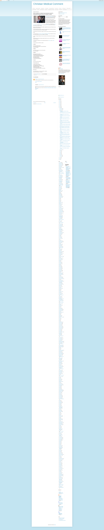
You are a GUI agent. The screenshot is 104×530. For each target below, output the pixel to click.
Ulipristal (60, 473)
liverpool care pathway (60, 333)
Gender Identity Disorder (60, 282)
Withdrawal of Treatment (60, 482)
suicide (60, 457)
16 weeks (41, 24)
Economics (56, 8)
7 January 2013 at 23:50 (41, 84)
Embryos (60, 8)
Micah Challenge (61, 353)
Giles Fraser (60, 286)
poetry (59, 400)
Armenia (60, 182)
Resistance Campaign (61, 518)
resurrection (60, 421)
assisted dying (60, 184)
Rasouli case (60, 415)
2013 (59, 106)
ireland (60, 318)
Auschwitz (60, 188)
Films (59, 275)
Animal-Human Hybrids (60, 177)
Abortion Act (60, 163)
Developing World (51, 8)
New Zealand (34, 9)
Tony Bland (60, 467)
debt (59, 243)
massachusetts (60, 345)
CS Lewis (60, 237)
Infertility (60, 316)
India (59, 314)
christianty (60, 218)
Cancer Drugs (60, 206)
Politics (38, 9)
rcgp (59, 417)
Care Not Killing (61, 519)
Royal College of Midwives (61, 429)
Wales (59, 476)
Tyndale (60, 471)
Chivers (60, 214)
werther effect (60, 478)
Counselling (60, 233)
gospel (60, 292)
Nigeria (60, 380)
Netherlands (60, 373)
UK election (60, 472)
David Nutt (60, 242)
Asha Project (60, 183)
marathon (60, 340)
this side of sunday (61, 506)
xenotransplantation (61, 487)
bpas (59, 201)
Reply (36, 82)
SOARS (60, 442)
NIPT (59, 382)
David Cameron (61, 241)
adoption (60, 166)
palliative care (60, 391)
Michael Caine (60, 354)
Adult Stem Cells (61, 167)
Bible (59, 193)
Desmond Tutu (60, 246)
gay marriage (60, 280)
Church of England (61, 222)
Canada (60, 204)
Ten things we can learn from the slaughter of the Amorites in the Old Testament (66, 52)
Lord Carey (60, 337)
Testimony (60, 9)
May (60, 152)
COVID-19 (60, 234)
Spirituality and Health (51, 9)
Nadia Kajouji (60, 365)
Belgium (60, 191)
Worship (60, 486)
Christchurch (60, 215)
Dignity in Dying (61, 251)
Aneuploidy (60, 176)
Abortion (34, 8)
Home (45, 102)
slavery (60, 441)
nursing (60, 386)
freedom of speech (61, 278)
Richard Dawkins (61, 422)
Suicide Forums (61, 459)
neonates (60, 372)
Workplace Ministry (61, 484)
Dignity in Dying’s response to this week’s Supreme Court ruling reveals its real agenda (68, 181)
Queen (60, 413)
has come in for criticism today (49, 16)
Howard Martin (60, 310)
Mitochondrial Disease (60, 359)
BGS (59, 192)
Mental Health (60, 352)
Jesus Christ (60, 323)
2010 (59, 158)
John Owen (60, 324)
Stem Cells (56, 9)
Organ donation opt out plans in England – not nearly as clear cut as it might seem (68, 178)
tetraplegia (60, 464)
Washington (60, 477)
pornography (60, 402)
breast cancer (60, 202)
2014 (59, 105)
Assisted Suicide (61, 185)
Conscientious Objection (60, 229)
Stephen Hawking (61, 454)
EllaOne (60, 265)
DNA (59, 255)
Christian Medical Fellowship (61, 216)
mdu (59, 349)
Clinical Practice (61, 226)
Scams (60, 433)
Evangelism (60, 271)
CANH (60, 207)
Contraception (60, 230)
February (61, 155)
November (61, 109)
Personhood (60, 395)
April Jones (60, 180)
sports (59, 449)
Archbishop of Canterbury (60, 181)
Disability (60, 252)
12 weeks (53, 40)
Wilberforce (60, 480)
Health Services (61, 300)
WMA (59, 483)
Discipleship (60, 254)
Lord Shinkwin (60, 339)
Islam (59, 319)
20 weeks (47, 24)
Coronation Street (61, 232)
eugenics (60, 269)
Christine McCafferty (61, 219)
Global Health (68, 8)
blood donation (60, 196)
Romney (60, 427)
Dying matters (60, 259)
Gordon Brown (60, 291)
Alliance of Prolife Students (61, 171)
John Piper (60, 325)
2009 (59, 159)
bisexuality (60, 195)
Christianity (46, 8)
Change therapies (61, 211)
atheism (60, 187)
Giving (60, 287)
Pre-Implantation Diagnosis (61, 407)
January (61, 156)
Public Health (42, 9)
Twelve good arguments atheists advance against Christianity (66, 35)
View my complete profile (61, 73)
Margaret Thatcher (61, 341)
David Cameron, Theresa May (41, 33)
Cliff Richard (60, 225)
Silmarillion (60, 440)
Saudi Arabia (60, 432)
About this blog (38, 8)
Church (60, 221)
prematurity (60, 408)
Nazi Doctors (60, 370)
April (60, 153)
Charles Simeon (61, 212)
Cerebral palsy (60, 210)
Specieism (60, 446)
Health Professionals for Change (61, 299)
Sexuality (46, 9)
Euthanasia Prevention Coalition (60, 496)
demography (60, 244)
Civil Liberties (60, 224)
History (60, 306)
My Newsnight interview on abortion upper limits (65, 136)
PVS (59, 412)
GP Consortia (60, 293)
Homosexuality (60, 309)
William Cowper (61, 481)
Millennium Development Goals (61, 356)
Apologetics (42, 8)
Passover (60, 392)
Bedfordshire (60, 190)
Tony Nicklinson (61, 468)
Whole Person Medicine (60, 479)
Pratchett (60, 405)
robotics (60, 426)
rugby (59, 430)
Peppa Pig (60, 394)
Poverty (60, 403)
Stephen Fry (60, 453)
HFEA (59, 304)
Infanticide (60, 315)
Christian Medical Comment (48, 4)
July (60, 150)
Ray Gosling (60, 416)
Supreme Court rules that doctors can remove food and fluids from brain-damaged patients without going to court (68, 186)
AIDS (59, 168)
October (61, 110)
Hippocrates (60, 305)
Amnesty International (61, 173)
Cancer (60, 205)
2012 (59, 107)
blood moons (60, 197)
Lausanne (60, 330)
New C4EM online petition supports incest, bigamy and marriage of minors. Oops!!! (66, 40)
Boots (59, 200)
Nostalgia (60, 385)
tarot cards (60, 462)
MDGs (59, 348)
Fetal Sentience (61, 274)
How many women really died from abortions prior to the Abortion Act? (66, 63)
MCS (59, 347)
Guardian (60, 296)
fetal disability (60, 273)
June (60, 151)
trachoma (60, 469)
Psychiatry (60, 410)
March (60, 154)
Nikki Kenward (60, 381)
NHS (59, 377)
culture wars (60, 238)
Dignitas (60, 250)
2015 (59, 104)
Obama (60, 387)
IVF (59, 320)
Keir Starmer (60, 328)
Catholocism (60, 209)
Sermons (60, 436)
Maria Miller (47, 33)
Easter (60, 260)
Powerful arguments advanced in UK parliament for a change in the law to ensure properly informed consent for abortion (66, 28)
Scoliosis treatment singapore (38, 81)
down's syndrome (61, 256)
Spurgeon (60, 450)
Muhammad (60, 363)
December (61, 108)
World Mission (65, 9)
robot (59, 425)
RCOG (60, 418)
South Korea (60, 445)
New (59, 374)
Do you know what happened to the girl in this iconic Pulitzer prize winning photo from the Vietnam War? (66, 60)
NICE (59, 378)
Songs (60, 444)
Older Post (55, 102)
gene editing (60, 283)
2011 (59, 157)
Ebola (59, 261)
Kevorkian (60, 329)
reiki (59, 420)
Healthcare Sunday (61, 302)
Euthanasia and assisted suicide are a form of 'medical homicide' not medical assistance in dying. (61, 499)
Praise (60, 404)
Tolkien (60, 466)
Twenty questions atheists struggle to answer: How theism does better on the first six (66, 48)
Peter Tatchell (60, 396)
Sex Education (60, 437)
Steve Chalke (60, 455)
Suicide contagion (61, 458)
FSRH (59, 279)
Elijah (59, 264)
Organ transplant (61, 390)
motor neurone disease (60, 362)
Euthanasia (64, 8)
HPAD (59, 311)
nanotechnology (61, 366)
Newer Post (35, 102)
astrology (60, 186)
